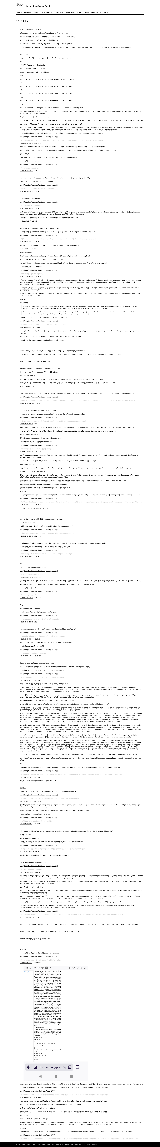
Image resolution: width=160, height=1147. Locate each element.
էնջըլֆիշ (43, 960)
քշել (66, 1094)
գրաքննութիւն (117, 914)
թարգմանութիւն (35, 821)
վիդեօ (33, 140)
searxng (29, 400)
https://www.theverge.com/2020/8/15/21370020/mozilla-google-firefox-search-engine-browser (47, 907)
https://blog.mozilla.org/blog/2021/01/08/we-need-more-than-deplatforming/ (80, 905)
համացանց (76, 140)
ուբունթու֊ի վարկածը (31, 228)
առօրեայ (57, 960)
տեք (55, 140)
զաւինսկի (39, 798)
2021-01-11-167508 (25, 872)
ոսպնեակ (59, 12)
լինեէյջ (100, 1094)
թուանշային (47, 12)
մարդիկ (139, 502)
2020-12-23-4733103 (26, 963)
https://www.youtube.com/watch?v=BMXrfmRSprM (118, 905)
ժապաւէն (28, 12)
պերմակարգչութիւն (94, 502)
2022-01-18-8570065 (26, 639)
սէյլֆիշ (52, 636)
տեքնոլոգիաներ (65, 140)
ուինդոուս (60, 774)
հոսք (19, 12)
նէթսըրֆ (30, 533)
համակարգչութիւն (29, 653)
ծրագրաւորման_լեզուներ (61, 1138)
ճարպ (82, 774)
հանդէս (132, 400)
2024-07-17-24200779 (26, 241)
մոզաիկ (39, 849)
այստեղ (23, 519)
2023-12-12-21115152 (26, 403)
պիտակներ (104, 12)
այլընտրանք (123, 400)
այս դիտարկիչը (73, 245)
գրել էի (32, 687)
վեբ (68, 502)
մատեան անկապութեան (38, 6)
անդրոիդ (93, 1094)
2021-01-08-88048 (25, 917)
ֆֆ (23, 239)
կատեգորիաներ (91, 12)
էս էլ (21, 522)
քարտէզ (55, 619)
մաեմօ (49, 554)
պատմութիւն (61, 677)
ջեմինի (24, 188)
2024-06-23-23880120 (26, 327)
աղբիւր (23, 299)
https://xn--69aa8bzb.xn (27, 905)
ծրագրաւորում (35, 677)
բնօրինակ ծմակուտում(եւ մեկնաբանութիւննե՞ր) (39, 136)
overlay (38, 178)
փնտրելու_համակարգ (59, 400)
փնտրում (45, 400)
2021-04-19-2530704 (26, 680)
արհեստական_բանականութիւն (55, 324)
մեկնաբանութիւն (47, 421)
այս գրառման (25, 838)
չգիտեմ (34, 595)
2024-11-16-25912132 (26, 171)
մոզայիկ (46, 849)
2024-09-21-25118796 (26, 191)
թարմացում (60, 636)
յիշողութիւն (41, 140)
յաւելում (119, 774)
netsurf (24, 400)
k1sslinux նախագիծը (72, 754)
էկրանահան (49, 188)
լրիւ (32, 1094)
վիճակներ (60, 1094)
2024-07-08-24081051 (26, 276)
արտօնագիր (86, 914)
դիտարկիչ (26, 140)
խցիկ (36, 12)
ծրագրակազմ (68, 533)
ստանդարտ (36, 168)
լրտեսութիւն (35, 421)
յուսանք (25, 636)
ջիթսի (43, 449)
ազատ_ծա (75, 914)
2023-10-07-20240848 (26, 451)
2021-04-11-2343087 (26, 777)
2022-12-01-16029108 (26, 598)
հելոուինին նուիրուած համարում (59, 354)
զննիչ (66, 798)
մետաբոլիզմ (27, 774)
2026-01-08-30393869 (26, 29)
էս (38, 217)
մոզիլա (25, 798)
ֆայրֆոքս (29, 239)
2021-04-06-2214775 (26, 801)
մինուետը (33, 663)
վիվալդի (25, 324)
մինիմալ (58, 533)
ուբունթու (46, 239)
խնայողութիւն (99, 140)
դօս (44, 677)
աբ (40, 324)
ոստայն (25, 1138)
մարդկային (130, 502)
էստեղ (22, 217)
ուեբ (77, 400)
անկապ (50, 449)
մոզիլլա (32, 798)
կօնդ (44, 554)
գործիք (40, 274)
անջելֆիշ (35, 960)
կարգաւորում (107, 400)
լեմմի (24, 533)
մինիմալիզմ (84, 400)
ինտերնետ (133, 1138)
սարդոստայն (34, 1138)
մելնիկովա (61, 554)
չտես (37, 1094)
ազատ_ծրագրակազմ (61, 914)
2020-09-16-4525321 (26, 1097)
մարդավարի (119, 502)
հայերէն (70, 554)
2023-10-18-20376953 (26, 424)
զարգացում (100, 774)
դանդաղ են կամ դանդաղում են (86, 1124)
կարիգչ (101, 1138)
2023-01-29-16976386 (26, 536)
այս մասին (24, 876)
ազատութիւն (87, 140)
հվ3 (54, 554)
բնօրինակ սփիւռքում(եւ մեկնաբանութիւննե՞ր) (38, 1091)
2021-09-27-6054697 (26, 656)
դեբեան (38, 239)
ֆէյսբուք (25, 421)
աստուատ (26, 1094)
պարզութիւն (108, 502)
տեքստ (107, 1094)
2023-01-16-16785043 (26, 556)
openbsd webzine (25, 354)
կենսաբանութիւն (72, 774)
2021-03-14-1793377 (26, 824)
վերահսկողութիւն (83, 239)
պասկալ (25, 677)
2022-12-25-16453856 (26, 577)
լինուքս (50, 140)
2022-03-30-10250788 (26, 622)
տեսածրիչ (70, 12)
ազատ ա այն (61, 731)
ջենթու (40, 188)
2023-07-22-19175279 (26, 505)
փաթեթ (94, 239)
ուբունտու (55, 239)
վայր (80, 12)
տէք (115, 400)
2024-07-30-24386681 (26, 208)
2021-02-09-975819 (25, 851)
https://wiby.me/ (64, 704)
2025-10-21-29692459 (26, 143)
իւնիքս (71, 400)
